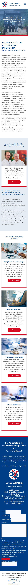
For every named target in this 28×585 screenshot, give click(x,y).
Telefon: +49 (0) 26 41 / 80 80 (14, 502)
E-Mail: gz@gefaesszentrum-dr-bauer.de (14, 499)
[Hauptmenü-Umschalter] (24, 4)
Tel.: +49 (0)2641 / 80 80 (21, 575)
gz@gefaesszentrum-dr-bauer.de (11, 550)
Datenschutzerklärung (11, 556)
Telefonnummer (6, 519)
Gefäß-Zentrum (14, 3)
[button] (14, 182)
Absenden (5, 559)
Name (3, 512)
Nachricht (4, 522)
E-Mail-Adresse (5, 515)
